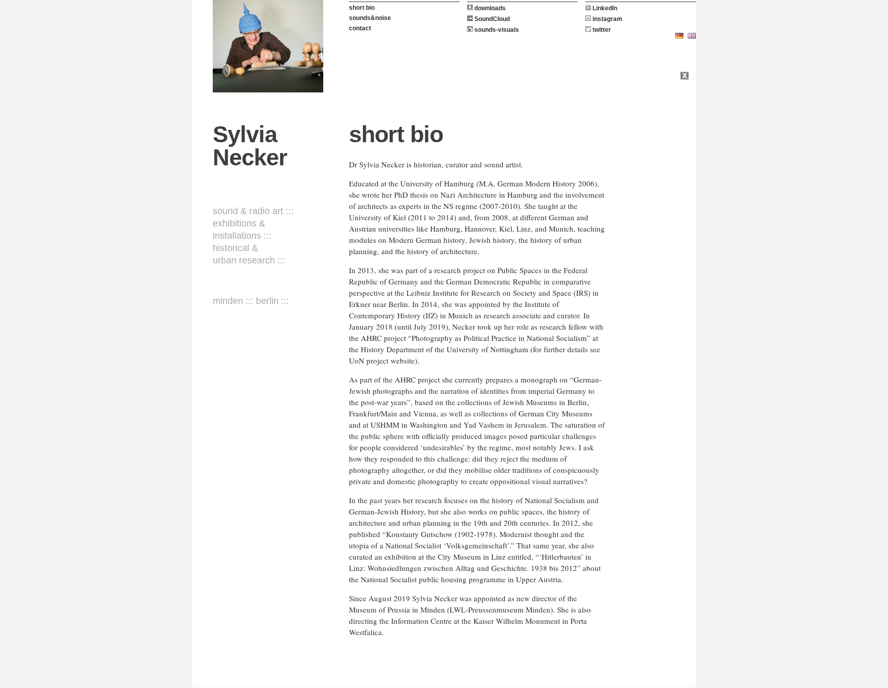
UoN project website (382, 360)
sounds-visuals (496, 29)
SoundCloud (491, 19)
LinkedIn (604, 8)
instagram (606, 19)
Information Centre (421, 621)
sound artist (502, 164)
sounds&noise (370, 18)
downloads (489, 8)
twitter (601, 29)
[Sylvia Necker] (268, 46)
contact (360, 28)
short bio (362, 7)
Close (685, 77)
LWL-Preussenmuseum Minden (500, 609)
